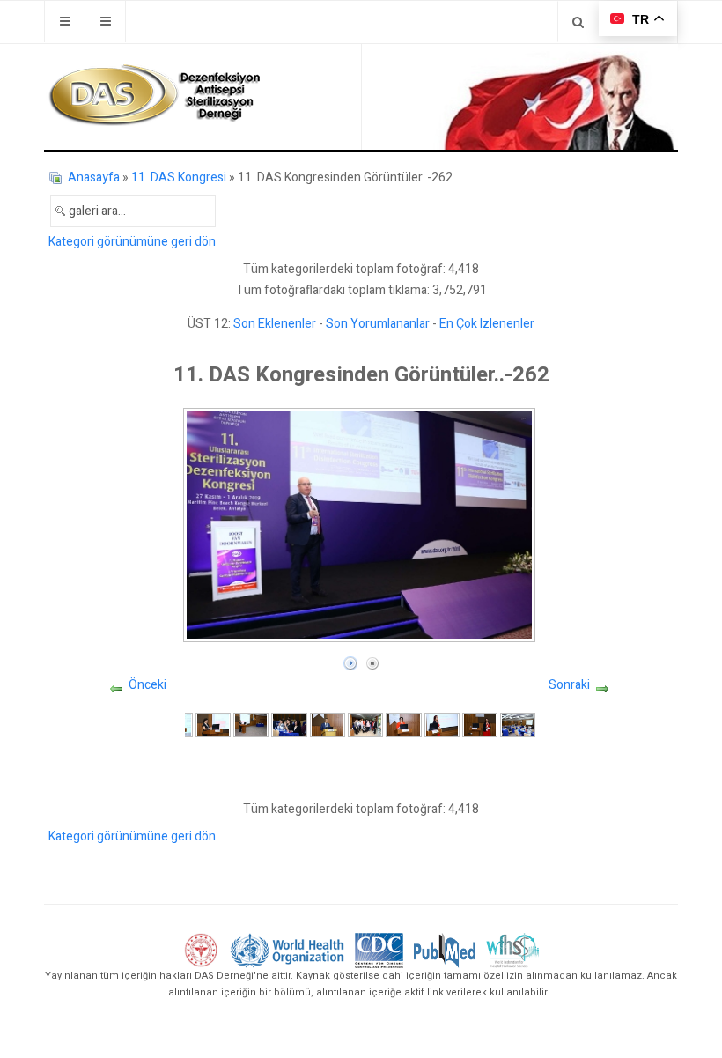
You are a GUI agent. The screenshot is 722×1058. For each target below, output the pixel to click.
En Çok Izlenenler (486, 323)
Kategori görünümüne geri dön (132, 242)
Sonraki (569, 685)
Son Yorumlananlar (378, 323)
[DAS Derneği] (154, 95)
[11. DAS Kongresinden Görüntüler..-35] (517, 724)
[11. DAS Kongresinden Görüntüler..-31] (365, 724)
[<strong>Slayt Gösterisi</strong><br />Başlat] (350, 659)
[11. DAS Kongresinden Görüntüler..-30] (327, 724)
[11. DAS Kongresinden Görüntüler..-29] (288, 724)
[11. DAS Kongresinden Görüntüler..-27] (213, 724)
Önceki (147, 685)
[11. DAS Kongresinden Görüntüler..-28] (251, 724)
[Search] (578, 21)
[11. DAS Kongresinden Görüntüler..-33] (442, 724)
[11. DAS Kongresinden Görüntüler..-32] (403, 724)
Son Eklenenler (274, 323)
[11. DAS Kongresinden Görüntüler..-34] (479, 724)
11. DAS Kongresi (178, 177)
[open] (64, 21)
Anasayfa (94, 177)
